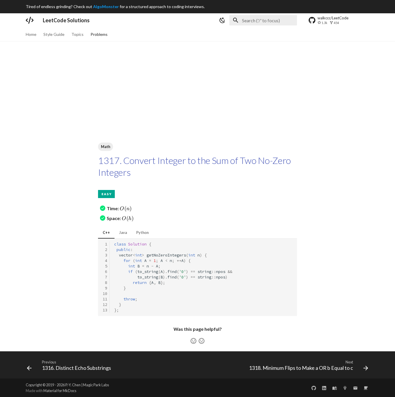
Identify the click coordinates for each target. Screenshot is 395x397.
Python (142, 232)
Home (31, 34)
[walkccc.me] (334, 387)
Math (105, 146)
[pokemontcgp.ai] (345, 387)
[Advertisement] (197, 84)
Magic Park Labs (96, 385)
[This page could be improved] (201, 340)
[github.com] (313, 387)
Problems (99, 34)
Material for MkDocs (59, 390)
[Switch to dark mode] (222, 20)
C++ (106, 232)
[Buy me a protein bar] (365, 387)
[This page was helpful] (193, 340)
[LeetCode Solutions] (29, 20)
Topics (77, 34)
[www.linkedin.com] (324, 387)
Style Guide (53, 34)
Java (123, 232)
